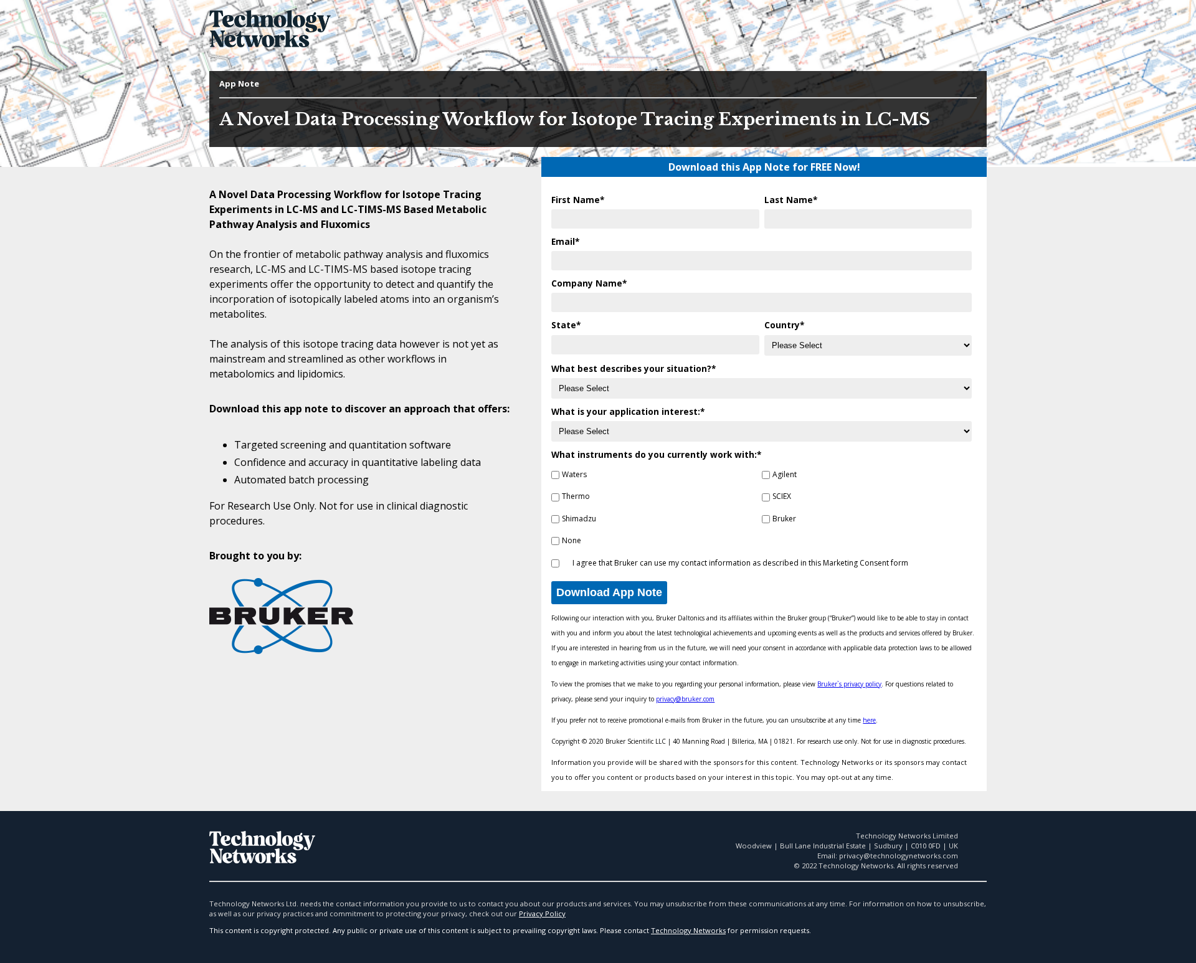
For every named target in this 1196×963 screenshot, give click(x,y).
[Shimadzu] (555, 520)
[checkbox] (761, 506)
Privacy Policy (542, 913)
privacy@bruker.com (685, 699)
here (869, 720)
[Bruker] (766, 520)
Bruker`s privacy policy (849, 684)
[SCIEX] (766, 498)
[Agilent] (766, 476)
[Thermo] (555, 498)
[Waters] (555, 476)
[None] (555, 542)
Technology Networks (688, 930)
